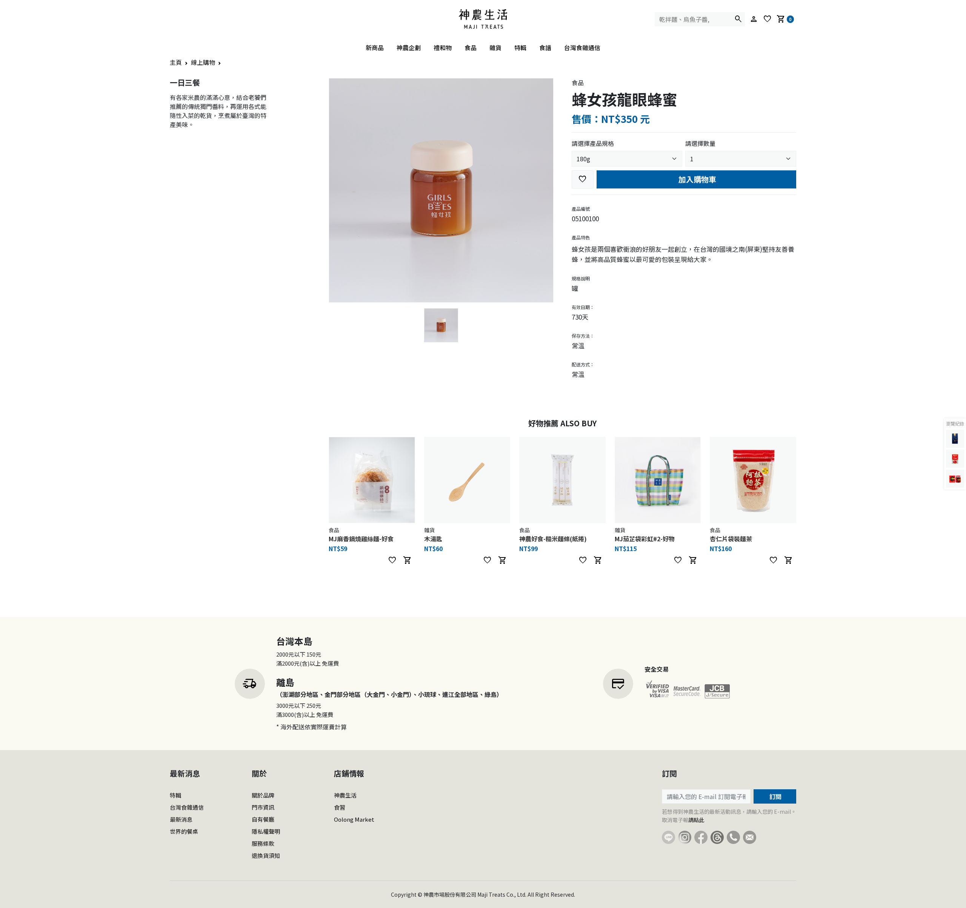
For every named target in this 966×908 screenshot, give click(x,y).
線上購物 (203, 62)
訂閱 (774, 796)
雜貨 (495, 47)
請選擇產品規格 (593, 143)
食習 (339, 807)
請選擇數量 (700, 143)
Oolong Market (354, 819)
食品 (471, 47)
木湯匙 (433, 538)
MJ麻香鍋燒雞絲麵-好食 (361, 538)
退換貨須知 (266, 855)
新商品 (375, 47)
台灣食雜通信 (582, 47)
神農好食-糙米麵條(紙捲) (553, 538)
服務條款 (263, 843)
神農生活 (345, 795)
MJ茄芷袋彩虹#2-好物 (645, 538)
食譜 (545, 47)
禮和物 (443, 47)
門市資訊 (263, 807)
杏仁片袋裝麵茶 (731, 538)
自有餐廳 (263, 819)
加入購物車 (696, 179)
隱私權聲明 (266, 831)
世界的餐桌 (184, 831)
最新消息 (181, 819)
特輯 (520, 47)
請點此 (696, 820)
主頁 (176, 62)
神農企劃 (409, 47)
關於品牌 (263, 795)
